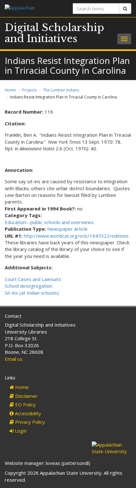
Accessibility (27, 413)
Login (20, 431)
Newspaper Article (67, 229)
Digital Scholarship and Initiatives (54, 33)
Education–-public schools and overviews (49, 222)
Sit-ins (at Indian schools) (32, 293)
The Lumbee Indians (61, 90)
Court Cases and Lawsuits (33, 279)
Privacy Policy (29, 422)
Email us (13, 359)
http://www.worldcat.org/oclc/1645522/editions (76, 236)
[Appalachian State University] (34, 8)
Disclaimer (26, 396)
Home (10, 90)
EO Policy (25, 404)
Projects (29, 90)
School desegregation (28, 286)
